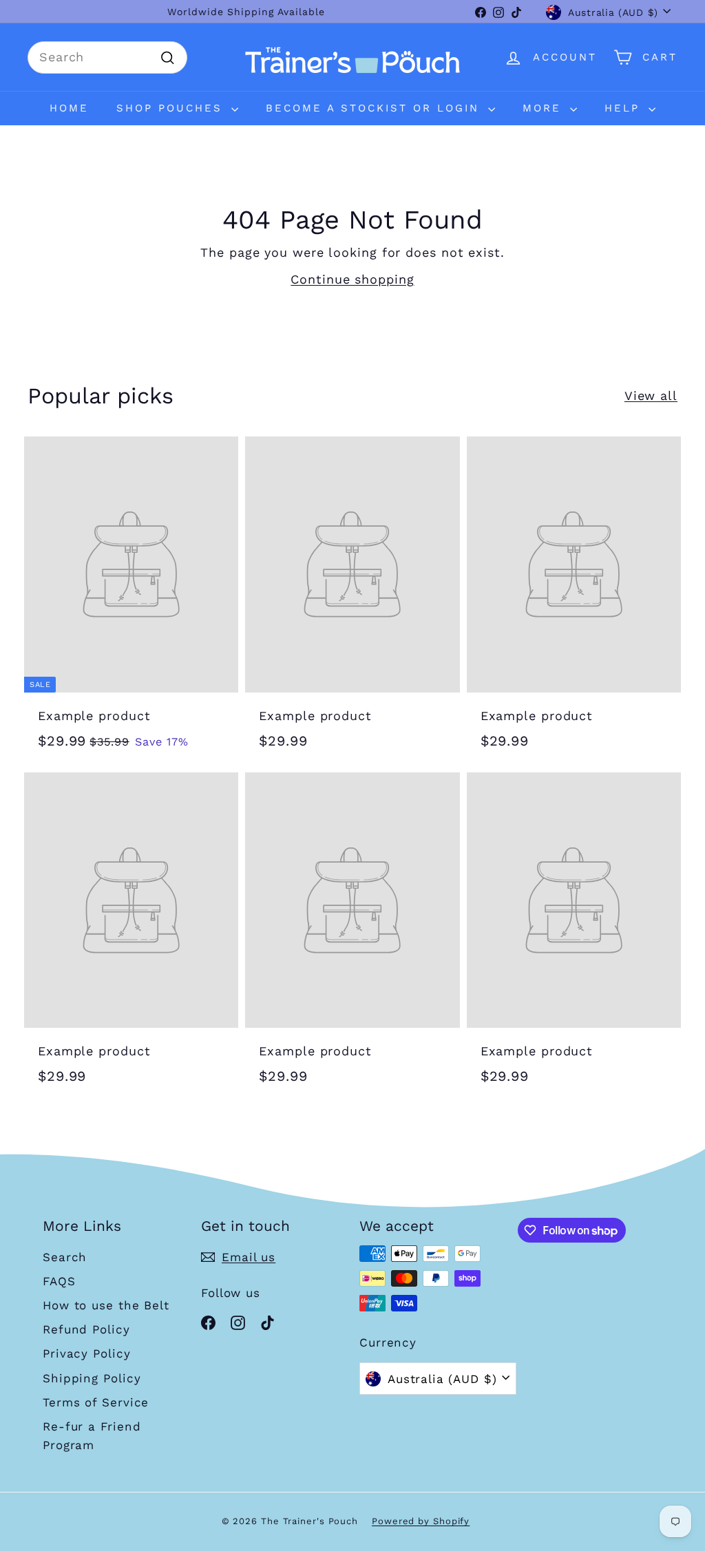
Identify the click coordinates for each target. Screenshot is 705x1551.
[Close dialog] (495, 533)
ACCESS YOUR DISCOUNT (352, 979)
